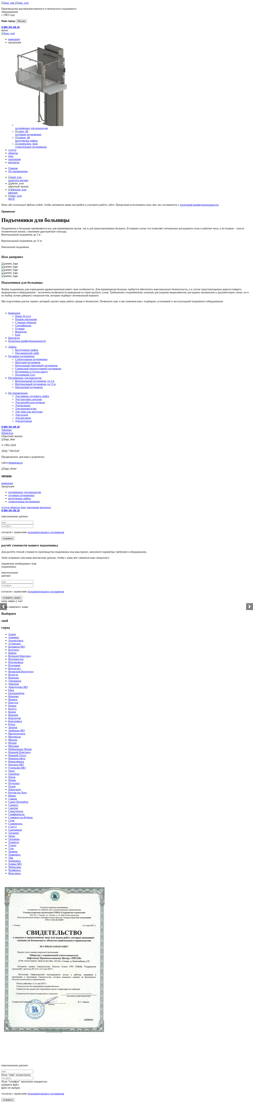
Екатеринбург (16, 693)
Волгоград (14, 668)
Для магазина (23, 417)
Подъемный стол (25, 374)
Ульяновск (14, 854)
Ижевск (12, 699)
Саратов (13, 808)
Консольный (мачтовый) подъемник (36, 365)
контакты (13, 162)
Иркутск (13, 702)
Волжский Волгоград (21, 671)
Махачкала (14, 736)
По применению (18, 171)
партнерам (14, 159)
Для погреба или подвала (30, 402)
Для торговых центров (28, 399)
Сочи (11, 820)
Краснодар (14, 718)
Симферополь (16, 814)
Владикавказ (15, 662)
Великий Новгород (19, 656)
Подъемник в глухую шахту (31, 371)
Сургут (12, 826)
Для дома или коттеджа (29, 411)
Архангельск (15, 640)
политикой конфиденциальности (199, 204)
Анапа (12, 634)
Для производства (25, 408)
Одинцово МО (17, 767)
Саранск (13, 804)
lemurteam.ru (15, 462)
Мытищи (13, 746)
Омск (11, 770)
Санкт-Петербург (18, 801)
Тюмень (13, 851)
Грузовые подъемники (21, 356)
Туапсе (12, 845)
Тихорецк (14, 839)
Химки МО (15, 863)
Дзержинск (14, 680)
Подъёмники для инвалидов (24, 377)
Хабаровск (14, 860)
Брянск (12, 652)
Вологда (13, 674)
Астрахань (14, 643)
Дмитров (13, 683)
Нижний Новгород (19, 752)
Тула (11, 848)
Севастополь (15, 811)
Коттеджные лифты (26, 349)
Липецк (12, 727)
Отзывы (20, 328)
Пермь (12, 780)
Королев (13, 714)
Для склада (21, 414)
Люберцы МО (16, 730)
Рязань (12, 795)
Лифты (12, 346)
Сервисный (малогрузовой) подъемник (38, 368)
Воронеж (13, 677)
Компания (14, 313)
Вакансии (21, 331)
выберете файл (10, 1084)
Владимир (14, 665)
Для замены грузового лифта (32, 396)
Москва (21, 21)
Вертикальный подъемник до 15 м (35, 384)
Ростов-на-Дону (17, 792)
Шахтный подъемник (27, 362)
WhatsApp (7, 433)
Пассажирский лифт (27, 353)
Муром (12, 742)
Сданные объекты (25, 322)
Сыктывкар (15, 829)
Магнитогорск (16, 733)
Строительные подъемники (31, 359)
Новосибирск (16, 761)
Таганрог (13, 832)
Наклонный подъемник (29, 387)
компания (14, 39)
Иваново (13, 696)
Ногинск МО (16, 764)
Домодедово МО (18, 687)
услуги (12, 149)
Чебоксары (14, 867)
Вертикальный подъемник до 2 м (34, 381)
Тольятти (13, 842)
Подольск (14, 783)
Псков (11, 786)
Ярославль (14, 873)
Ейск (11, 690)
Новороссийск (16, 758)
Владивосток (16, 659)
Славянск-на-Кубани (20, 817)
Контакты (14, 337)
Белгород (13, 649)
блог (11, 156)
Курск (11, 724)
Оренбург (14, 773)
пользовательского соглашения (46, 532)
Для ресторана (23, 421)
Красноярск (15, 721)
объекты (13, 153)
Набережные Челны (20, 749)
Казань (12, 705)
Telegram (6, 429)
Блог (18, 334)
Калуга (12, 708)
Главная (13, 168)
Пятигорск (14, 789)
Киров (12, 711)
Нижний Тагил (17, 755)
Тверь (11, 836)
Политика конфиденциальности (27, 341)
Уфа (10, 857)
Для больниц (22, 405)
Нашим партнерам (26, 319)
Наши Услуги (23, 316)
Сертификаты (23, 325)
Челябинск (14, 870)
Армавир (13, 637)
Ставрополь (15, 823)
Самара (12, 798)
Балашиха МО (16, 646)
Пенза (11, 777)
